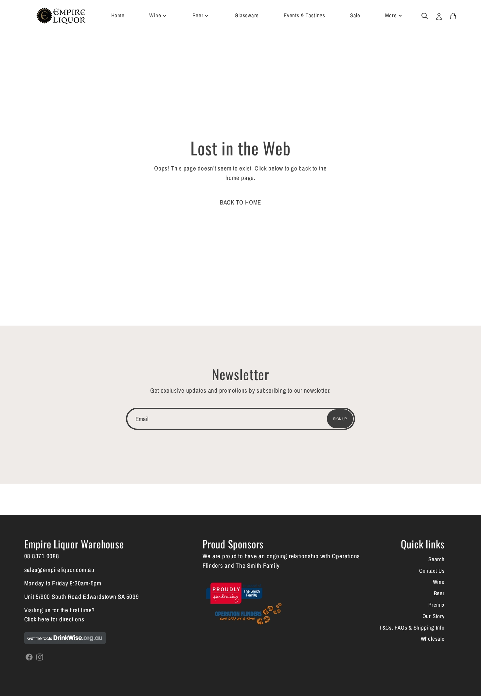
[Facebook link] (29, 656)
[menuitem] (425, 15)
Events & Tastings (304, 15)
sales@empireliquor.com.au (59, 569)
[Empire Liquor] (60, 15)
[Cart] (453, 15)
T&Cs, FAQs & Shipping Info (412, 627)
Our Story (433, 616)
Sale (355, 15)
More (391, 15)
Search (436, 559)
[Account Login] (439, 16)
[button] (240, 202)
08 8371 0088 (41, 556)
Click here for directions (54, 619)
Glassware (247, 15)
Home (118, 15)
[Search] (425, 15)
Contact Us (432, 570)
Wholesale (433, 638)
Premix (436, 604)
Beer (197, 15)
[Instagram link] (39, 656)
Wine (155, 15)
